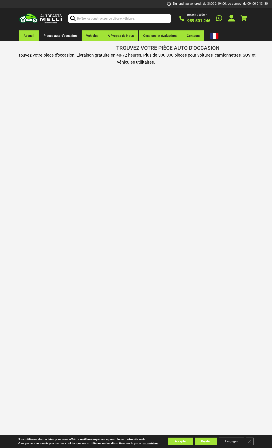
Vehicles (92, 36)
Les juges (231, 441)
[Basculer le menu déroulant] (213, 35)
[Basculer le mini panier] (244, 18)
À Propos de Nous (121, 36)
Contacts (193, 36)
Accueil (29, 36)
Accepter (181, 441)
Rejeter (206, 441)
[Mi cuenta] (231, 19)
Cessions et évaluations (160, 36)
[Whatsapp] (219, 19)
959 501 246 (198, 20)
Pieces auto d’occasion (60, 36)
